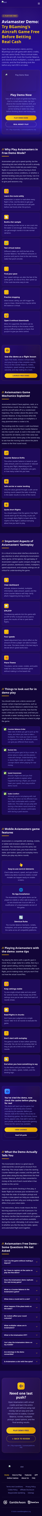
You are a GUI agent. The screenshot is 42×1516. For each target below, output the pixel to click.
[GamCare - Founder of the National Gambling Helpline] (33, 1502)
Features (28, 1475)
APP (36, 1475)
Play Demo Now (21, 118)
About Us (25, 1478)
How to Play (17, 1475)
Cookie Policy (12, 1490)
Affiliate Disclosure (27, 1490)
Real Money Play (21, 124)
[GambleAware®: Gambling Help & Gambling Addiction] (18, 1502)
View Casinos (21, 1130)
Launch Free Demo (21, 376)
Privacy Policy (31, 1487)
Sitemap (31, 1493)
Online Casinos (12, 1478)
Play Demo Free (21, 1430)
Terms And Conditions (14, 1487)
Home (6, 1475)
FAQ (33, 1478)
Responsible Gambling (16, 1493)
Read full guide (21, 1135)
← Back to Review (21, 1438)
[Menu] (39, 3)
